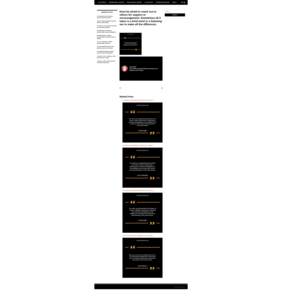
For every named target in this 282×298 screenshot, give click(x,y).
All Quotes (102, 2)
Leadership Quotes (162, 2)
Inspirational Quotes (116, 2)
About (174, 2)
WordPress (182, 287)
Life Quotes (149, 2)
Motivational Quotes (134, 2)
